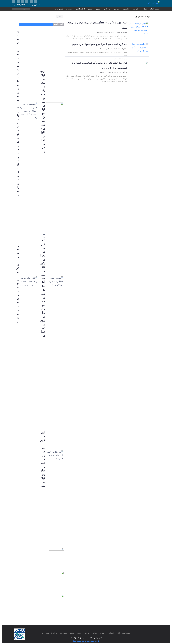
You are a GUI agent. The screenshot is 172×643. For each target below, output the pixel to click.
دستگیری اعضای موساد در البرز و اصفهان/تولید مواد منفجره (99, 44)
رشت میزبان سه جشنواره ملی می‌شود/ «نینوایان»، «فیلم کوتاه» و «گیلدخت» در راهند (18, 111)
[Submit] (28, 9)
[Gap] (31, 1)
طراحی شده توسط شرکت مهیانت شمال (86, 641)
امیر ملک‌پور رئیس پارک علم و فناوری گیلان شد (42, 459)
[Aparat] (26, 1)
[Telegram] (18, 1)
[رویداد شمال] (154, 3)
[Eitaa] (35, 1)
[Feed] (13, 1)
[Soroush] (22, 1)
